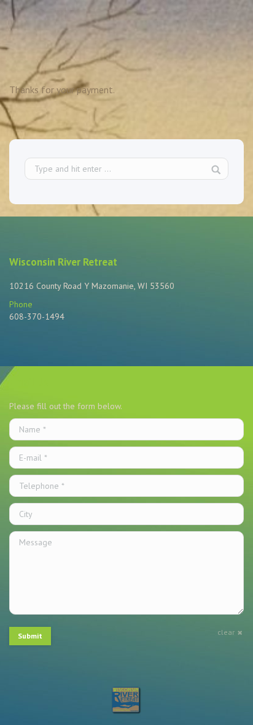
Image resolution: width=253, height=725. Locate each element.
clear (226, 632)
